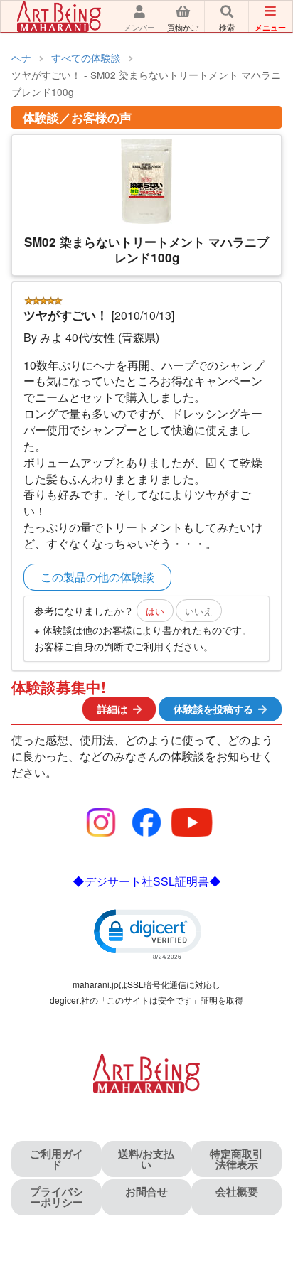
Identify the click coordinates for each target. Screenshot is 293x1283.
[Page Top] (266, 1210)
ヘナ (21, 57)
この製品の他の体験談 (97, 577)
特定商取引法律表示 (236, 1159)
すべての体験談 (86, 57)
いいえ (199, 611)
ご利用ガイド (56, 1159)
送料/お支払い (146, 1159)
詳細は (112, 709)
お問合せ (146, 1191)
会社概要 (236, 1191)
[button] (146, 933)
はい (155, 611)
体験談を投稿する (213, 709)
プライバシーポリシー (56, 1196)
